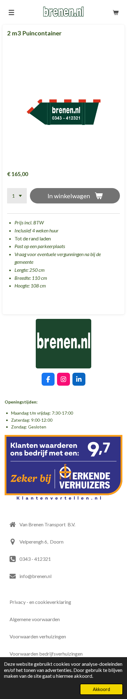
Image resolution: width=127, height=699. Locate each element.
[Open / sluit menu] (11, 12)
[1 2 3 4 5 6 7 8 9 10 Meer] (17, 195)
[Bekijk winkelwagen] (115, 12)
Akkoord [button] (101, 689)
